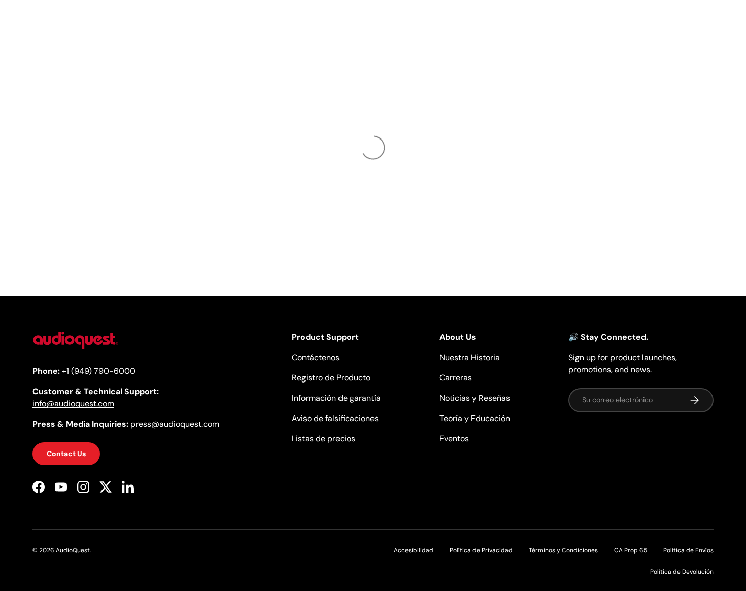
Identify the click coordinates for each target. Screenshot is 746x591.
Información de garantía (336, 398)
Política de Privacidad (481, 550)
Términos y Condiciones (563, 550)
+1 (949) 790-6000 (98, 371)
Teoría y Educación (474, 418)
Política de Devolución (682, 572)
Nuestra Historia (469, 357)
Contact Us (66, 454)
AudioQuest (73, 550)
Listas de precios (323, 438)
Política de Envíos (688, 550)
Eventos (454, 438)
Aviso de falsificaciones (335, 418)
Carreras (455, 377)
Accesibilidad (413, 550)
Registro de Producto (331, 377)
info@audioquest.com (73, 404)
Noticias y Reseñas (474, 398)
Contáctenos (316, 357)
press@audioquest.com (174, 424)
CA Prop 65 (630, 550)
